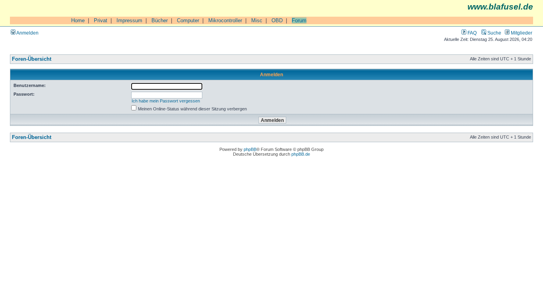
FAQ (471, 32)
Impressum (129, 20)
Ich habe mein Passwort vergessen (166, 100)
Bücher (159, 20)
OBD (277, 20)
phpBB (250, 149)
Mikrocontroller (225, 20)
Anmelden (27, 32)
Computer (188, 20)
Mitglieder (521, 32)
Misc (256, 20)
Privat (100, 20)
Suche (493, 32)
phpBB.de (300, 154)
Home (78, 20)
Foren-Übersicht (31, 59)
